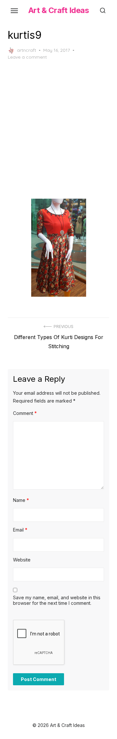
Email (20, 530)
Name (21, 500)
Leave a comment (27, 57)
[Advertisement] (58, 129)
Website (22, 559)
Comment (25, 413)
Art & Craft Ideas (58, 10)
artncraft (26, 50)
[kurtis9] (58, 247)
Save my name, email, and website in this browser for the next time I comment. (56, 600)
